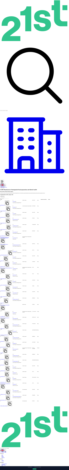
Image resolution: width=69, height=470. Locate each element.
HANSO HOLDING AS (3, 229)
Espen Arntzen (14, 331)
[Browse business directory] (34, 179)
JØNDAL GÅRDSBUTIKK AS (4, 244)
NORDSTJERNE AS (2, 278)
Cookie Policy (3, 464)
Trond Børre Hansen (15, 225)
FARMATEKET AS (2, 370)
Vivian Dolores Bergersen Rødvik (16, 396)
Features (3, 456)
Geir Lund (14, 201)
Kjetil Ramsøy (14, 372)
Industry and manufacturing (4, 187)
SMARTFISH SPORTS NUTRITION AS (5, 383)
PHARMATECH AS (2, 217)
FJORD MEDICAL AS (3, 382)
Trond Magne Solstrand (15, 299)
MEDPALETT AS (2, 266)
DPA (2, 465)
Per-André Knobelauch (15, 361)
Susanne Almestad (15, 318)
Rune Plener (14, 312)
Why (2, 455)
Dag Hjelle (14, 378)
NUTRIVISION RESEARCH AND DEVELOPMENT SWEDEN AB (4, 237)
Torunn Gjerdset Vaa (15, 390)
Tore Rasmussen (14, 268)
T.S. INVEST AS (2, 359)
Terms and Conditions (4, 463)
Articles (2, 460)
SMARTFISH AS (2, 376)
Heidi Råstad (14, 343)
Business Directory (2, 186)
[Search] (7, 110)
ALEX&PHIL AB (2, 316)
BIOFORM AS (2, 341)
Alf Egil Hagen (14, 251)
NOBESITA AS (2, 328)
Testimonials (3, 457)
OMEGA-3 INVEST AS (3, 296)
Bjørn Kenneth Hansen (15, 219)
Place (1, 198)
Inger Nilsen (14, 207)
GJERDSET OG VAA (3, 394)
